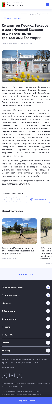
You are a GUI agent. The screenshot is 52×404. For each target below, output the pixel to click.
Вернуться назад (27, 400)
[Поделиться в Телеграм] (18, 200)
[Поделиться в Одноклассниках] (11, 200)
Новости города (12, 18)
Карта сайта (8, 367)
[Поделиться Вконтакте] (4, 200)
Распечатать (40, 199)
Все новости (24, 274)
